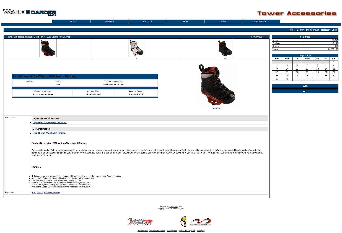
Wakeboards (143, 231)
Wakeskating (172, 231)
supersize (217, 108)
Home (292, 29)
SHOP (223, 21)
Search (300, 29)
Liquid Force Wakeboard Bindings (50, 122)
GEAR (185, 21)
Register (325, 29)
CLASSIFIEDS (259, 21)
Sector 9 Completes (187, 231)
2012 (34, 193)
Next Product (257, 36)
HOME (73, 21)
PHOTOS (147, 21)
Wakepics (200, 231)
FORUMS (109, 21)
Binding (57, 193)
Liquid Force (39, 37)
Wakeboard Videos (157, 231)
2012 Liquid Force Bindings (58, 37)
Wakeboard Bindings (23, 37)
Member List (312, 29)
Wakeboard (49, 193)
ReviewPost (174, 207)
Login (334, 29)
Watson (40, 193)
